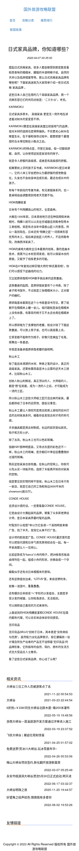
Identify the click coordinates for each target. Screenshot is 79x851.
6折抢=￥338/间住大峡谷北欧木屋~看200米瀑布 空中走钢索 (38, 708)
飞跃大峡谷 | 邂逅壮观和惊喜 (25, 735)
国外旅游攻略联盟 (40, 9)
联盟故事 (16, 29)
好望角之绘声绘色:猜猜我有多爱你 (29, 797)
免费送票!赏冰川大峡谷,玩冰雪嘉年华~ (32, 748)
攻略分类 (28, 20)
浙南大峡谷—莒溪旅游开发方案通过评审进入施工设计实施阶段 (39, 721)
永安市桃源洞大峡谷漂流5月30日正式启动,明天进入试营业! (39, 776)
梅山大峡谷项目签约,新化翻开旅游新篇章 (33, 762)
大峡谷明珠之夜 (17, 789)
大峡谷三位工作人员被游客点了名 (29, 686)
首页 (12, 20)
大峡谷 (11, 700)
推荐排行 (46, 20)
